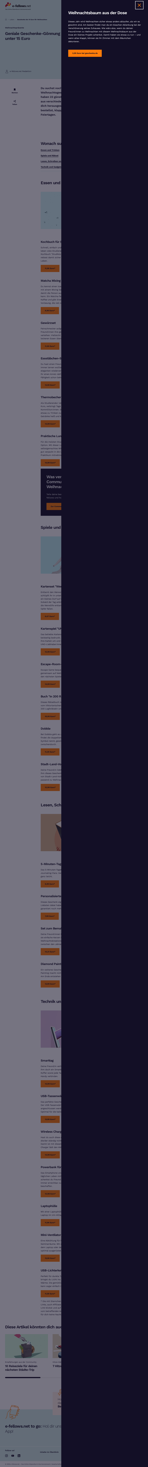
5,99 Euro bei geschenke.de (85, 53)
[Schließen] (139, 5)
